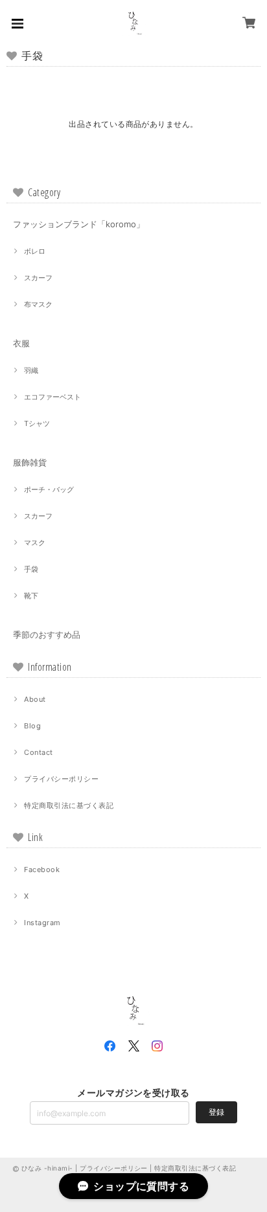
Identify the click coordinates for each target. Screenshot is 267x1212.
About (34, 699)
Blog (32, 725)
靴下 (31, 595)
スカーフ (38, 277)
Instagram (42, 922)
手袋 (31, 569)
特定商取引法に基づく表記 (68, 805)
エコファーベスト (52, 396)
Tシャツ (37, 423)
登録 (216, 1112)
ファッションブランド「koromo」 (79, 224)
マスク (34, 542)
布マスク (38, 304)
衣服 (21, 343)
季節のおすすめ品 (46, 634)
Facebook (42, 869)
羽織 (31, 370)
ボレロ (34, 251)
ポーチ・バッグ (49, 489)
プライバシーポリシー (61, 778)
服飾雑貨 (30, 462)
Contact (38, 752)
